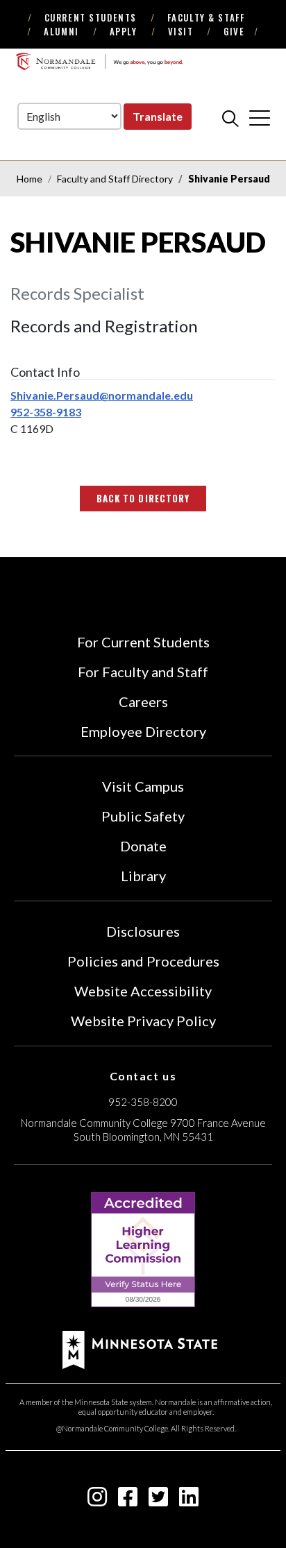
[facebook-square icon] (127, 1500)
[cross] (260, 118)
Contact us (143, 1075)
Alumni (61, 31)
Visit (181, 31)
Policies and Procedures (143, 961)
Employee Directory (143, 731)
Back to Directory (143, 498)
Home (29, 179)
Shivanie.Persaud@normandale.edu (101, 395)
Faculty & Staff (205, 17)
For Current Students (143, 641)
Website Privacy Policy (143, 1020)
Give (234, 31)
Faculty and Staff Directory (115, 179)
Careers (143, 701)
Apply (123, 31)
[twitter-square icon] (158, 1500)
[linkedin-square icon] (189, 1500)
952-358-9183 (45, 411)
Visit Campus (143, 786)
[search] (230, 118)
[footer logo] (139, 1347)
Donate (143, 845)
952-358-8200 (143, 1102)
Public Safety (143, 816)
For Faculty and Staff (143, 671)
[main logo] (99, 61)
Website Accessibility (143, 991)
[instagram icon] (97, 1500)
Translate (158, 116)
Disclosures (143, 931)
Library (143, 875)
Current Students (90, 17)
